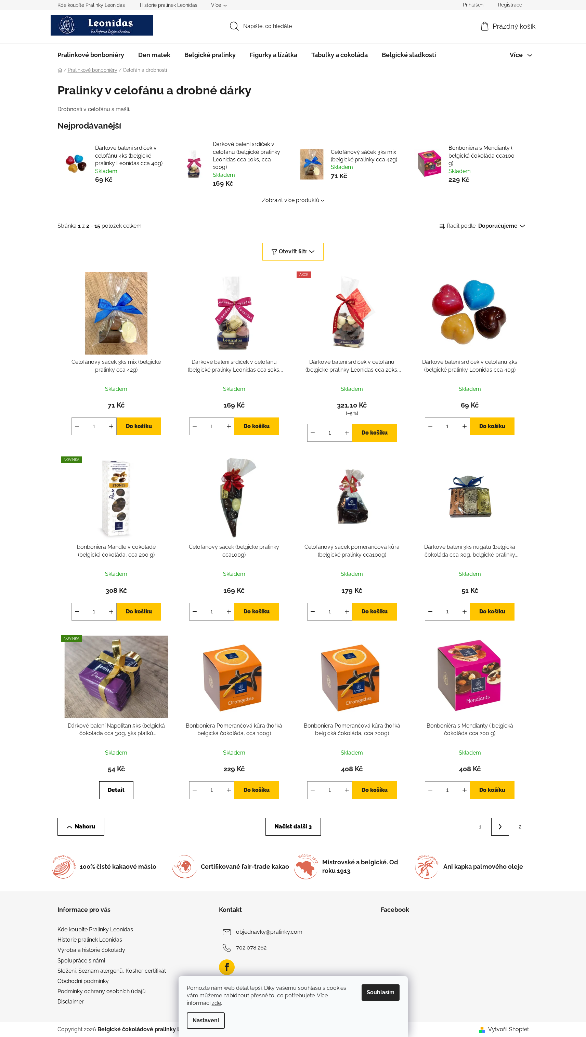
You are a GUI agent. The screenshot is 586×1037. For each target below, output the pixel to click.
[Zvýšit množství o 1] (111, 426)
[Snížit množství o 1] (77, 426)
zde (216, 1003)
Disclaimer (70, 1001)
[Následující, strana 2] (500, 827)
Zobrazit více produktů (291, 200)
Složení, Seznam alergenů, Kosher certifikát (111, 971)
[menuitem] (91, 55)
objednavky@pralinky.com (269, 932)
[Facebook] (227, 967)
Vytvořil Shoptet (508, 1029)
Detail (116, 790)
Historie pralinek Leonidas (168, 5)
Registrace (510, 5)
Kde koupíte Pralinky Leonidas (91, 5)
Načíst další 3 (293, 826)
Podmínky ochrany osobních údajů (101, 991)
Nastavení (206, 1020)
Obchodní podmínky (83, 981)
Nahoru (85, 826)
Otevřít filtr (293, 251)
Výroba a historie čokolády (91, 950)
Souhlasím (380, 992)
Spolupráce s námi (81, 960)
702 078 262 (251, 947)
